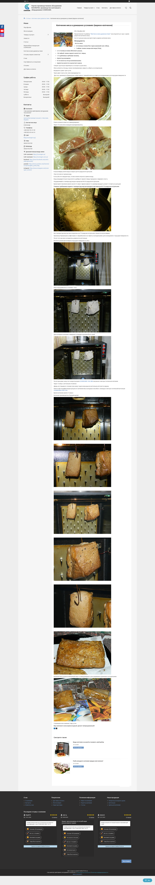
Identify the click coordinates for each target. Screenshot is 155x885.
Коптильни (112, 803)
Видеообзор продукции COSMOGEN (31, 46)
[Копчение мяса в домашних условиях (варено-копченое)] (63, 39)
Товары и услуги (88, 8)
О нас (98, 8)
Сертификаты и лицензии (32, 62)
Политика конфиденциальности (99, 872)
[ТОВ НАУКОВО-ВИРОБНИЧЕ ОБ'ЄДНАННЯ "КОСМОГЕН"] (27, 7)
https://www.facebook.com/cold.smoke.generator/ (36, 160)
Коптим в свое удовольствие (40, 18)
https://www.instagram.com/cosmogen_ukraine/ (36, 169)
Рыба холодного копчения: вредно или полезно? (88, 761)
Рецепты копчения (86, 803)
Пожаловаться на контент (84, 872)
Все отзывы (126, 861)
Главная (79, 8)
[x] (56, 728)
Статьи (28, 18)
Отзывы (26, 65)
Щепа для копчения (114, 805)
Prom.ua (85, 870)
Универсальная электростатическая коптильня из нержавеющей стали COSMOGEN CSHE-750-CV (40, 823)
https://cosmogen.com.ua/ (40, 157)
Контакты (105, 8)
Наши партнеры (57, 805)
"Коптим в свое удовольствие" (100, 34)
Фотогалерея (28, 31)
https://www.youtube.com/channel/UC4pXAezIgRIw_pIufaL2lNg (36, 164)
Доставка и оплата (115, 8)
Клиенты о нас (29, 805)
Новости (26, 38)
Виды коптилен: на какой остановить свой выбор (88, 742)
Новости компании (86, 800)
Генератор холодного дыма (117, 800)
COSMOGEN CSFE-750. (61, 390)
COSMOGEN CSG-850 (86, 381)
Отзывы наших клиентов (32, 54)
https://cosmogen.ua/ (39, 154)
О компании (28, 800)
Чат (149, 880)
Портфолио (27, 27)
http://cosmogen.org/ (30, 137)
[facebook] (54, 728)
